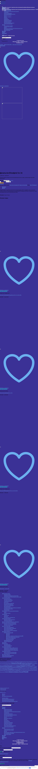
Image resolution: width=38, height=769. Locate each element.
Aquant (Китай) (2, 663)
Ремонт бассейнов (7, 734)
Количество (3, 181)
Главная (1, 44)
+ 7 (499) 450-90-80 (20, 40)
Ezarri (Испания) (29, 666)
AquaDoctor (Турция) (33, 661)
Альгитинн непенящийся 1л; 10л (6, 392)
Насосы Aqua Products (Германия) (10, 630)
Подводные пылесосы (6, 651)
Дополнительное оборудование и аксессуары (12, 596)
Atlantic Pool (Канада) (27, 663)
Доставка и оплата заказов (7, 696)
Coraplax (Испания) (25, 664)
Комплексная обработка (8, 604)
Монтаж (5, 731)
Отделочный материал (6, 618)
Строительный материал (7, 656)
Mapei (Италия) (21, 668)
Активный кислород (7, 599)
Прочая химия (6, 609)
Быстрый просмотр (3, 291)
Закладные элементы (6, 631)
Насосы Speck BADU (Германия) (10, 628)
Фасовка (2, 180)
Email (1, 757)
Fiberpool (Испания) (3, 667)
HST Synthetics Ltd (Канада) (30, 667)
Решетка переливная (8, 641)
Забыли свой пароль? (4, 753)
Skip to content (3, 0)
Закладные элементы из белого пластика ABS (14, 635)
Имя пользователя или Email (5, 747)
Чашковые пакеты (7, 594)
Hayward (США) (18, 667)
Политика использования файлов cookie (10, 701)
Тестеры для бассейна (8, 600)
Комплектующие (7, 613)
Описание (4, 186)
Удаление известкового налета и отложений (12, 607)
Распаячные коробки (10, 639)
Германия (7, 671)
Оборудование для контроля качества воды (10, 610)
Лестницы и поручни (6, 654)
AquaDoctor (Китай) (18, 661)
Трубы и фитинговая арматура (8, 655)
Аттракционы (4, 614)
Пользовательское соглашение (8, 700)
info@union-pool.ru (5, 8)
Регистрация (2, 763)
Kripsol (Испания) (8, 668)
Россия (26, 671)
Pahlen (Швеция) (33, 668)
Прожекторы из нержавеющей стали (11, 649)
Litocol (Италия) (15, 668)
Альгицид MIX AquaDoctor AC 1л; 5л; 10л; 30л (9, 490)
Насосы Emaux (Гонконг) (8, 629)
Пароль (1, 749)
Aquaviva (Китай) (16, 663)
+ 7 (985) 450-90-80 (11, 35)
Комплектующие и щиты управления (11, 650)
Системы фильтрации (8, 715)
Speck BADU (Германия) (14, 670)
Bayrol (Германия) (33, 185)
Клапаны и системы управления (10, 624)
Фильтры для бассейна (8, 625)
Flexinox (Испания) (11, 667)
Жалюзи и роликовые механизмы (10, 714)
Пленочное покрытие (8, 620)
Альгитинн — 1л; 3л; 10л (4, 588)
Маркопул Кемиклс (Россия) (16, 671)
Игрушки (5, 719)
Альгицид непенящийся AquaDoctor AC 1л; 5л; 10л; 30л (10, 295)
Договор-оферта (5, 698)
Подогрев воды (5, 643)
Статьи (3, 736)
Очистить (11, 180)
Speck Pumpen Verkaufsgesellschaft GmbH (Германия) (28, 670)
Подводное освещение (6, 646)
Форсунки (8, 634)
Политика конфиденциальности (8, 699)
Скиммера (8, 633)
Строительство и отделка (9, 730)
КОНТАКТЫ (4, 737)
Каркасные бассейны (6, 593)
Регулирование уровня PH (9, 603)
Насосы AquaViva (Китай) (9, 627)
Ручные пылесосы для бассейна (10, 653)
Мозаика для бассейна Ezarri (9, 619)
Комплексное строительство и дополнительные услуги (14, 732)
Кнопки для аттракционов (11, 638)
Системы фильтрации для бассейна (9, 622)
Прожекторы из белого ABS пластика (11, 647)
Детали (3, 188)
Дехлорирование (7, 606)
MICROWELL (27, 668)
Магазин (3, 693)
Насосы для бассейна (6, 626)
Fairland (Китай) (35, 666)
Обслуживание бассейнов (9, 733)
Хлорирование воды (8, 601)
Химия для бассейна (7, 10)
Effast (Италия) (8, 666)
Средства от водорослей (17, 44)
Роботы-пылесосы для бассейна (10, 652)
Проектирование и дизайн (9, 729)
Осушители (4, 642)
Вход (1, 751)
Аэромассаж (6, 615)
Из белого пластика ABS (8, 632)
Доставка (4, 735)
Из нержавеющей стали (8, 640)
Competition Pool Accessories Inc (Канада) (12, 664)
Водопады (6, 616)
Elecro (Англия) (14, 666)
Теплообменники (7, 644)
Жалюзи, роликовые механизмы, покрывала (10, 621)
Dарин (5, 612)
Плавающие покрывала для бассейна (11, 595)
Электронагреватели (8, 645)
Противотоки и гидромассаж (9, 617)
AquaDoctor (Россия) (25, 661)
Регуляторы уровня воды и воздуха (12, 637)
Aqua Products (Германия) (7, 663)
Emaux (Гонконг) (21, 666)
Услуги (3, 695)
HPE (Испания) (24, 667)
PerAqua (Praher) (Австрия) (4, 670)
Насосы (5, 717)
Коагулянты (6, 602)
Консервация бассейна (8, 608)
